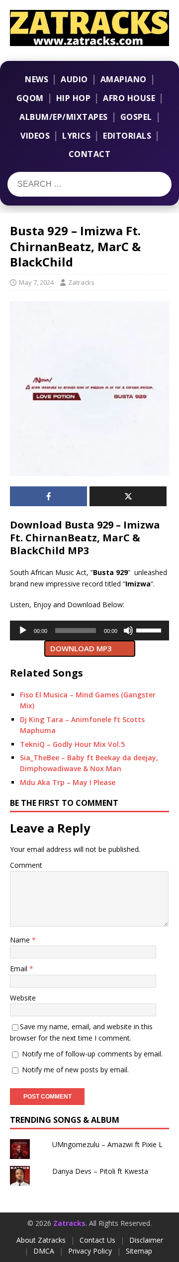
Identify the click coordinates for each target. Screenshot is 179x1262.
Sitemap (139, 1251)
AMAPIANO (123, 79)
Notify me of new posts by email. (75, 1069)
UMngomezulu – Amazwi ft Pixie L (107, 1144)
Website (23, 997)
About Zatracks (41, 1240)
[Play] (23, 630)
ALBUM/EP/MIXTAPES (63, 116)
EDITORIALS (127, 135)
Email (19, 968)
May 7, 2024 (36, 282)
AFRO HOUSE (129, 98)
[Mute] (128, 630)
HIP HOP (73, 98)
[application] (89, 630)
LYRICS (76, 135)
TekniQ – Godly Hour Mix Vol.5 (72, 744)
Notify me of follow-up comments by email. (92, 1053)
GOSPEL (136, 116)
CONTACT (90, 154)
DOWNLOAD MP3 (81, 648)
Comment (26, 865)
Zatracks (81, 282)
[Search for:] (68, 184)
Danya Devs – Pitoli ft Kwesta (100, 1171)
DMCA (43, 1251)
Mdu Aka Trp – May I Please (67, 782)
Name (21, 940)
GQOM (30, 98)
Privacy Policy (90, 1251)
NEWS (36, 79)
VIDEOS (35, 135)
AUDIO (74, 79)
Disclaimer (146, 1240)
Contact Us (97, 1240)
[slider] (150, 629)
